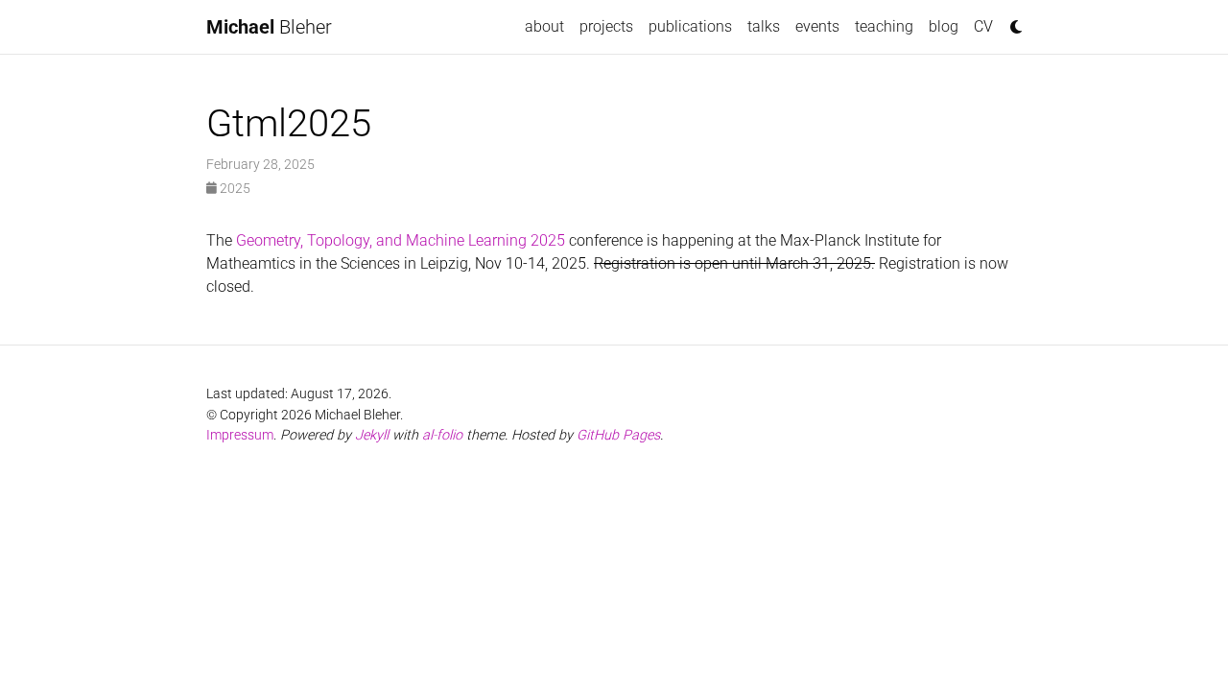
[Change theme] (1011, 21)
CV (983, 26)
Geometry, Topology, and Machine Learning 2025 (400, 240)
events (817, 26)
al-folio (442, 435)
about (544, 26)
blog (943, 26)
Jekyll (372, 435)
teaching (884, 26)
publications (690, 26)
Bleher (269, 26)
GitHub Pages (618, 435)
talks (763, 26)
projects (606, 26)
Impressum (239, 435)
